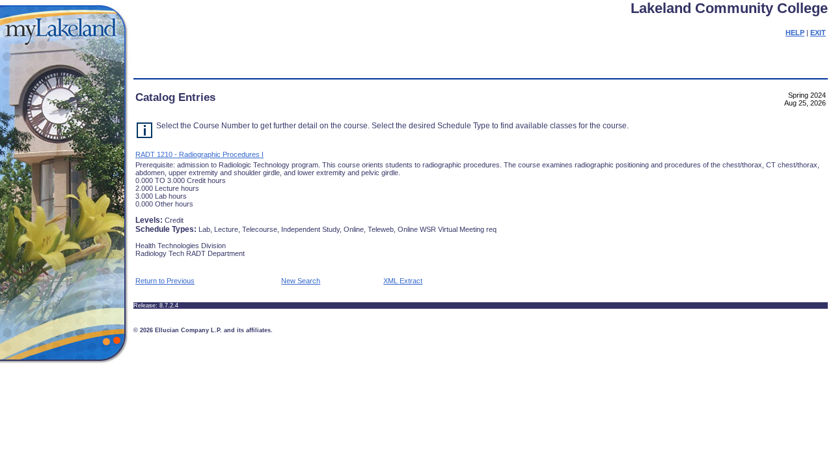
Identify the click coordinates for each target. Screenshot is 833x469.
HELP (794, 32)
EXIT (818, 32)
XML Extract (402, 281)
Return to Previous (165, 281)
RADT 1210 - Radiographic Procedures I (199, 154)
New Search (300, 281)
